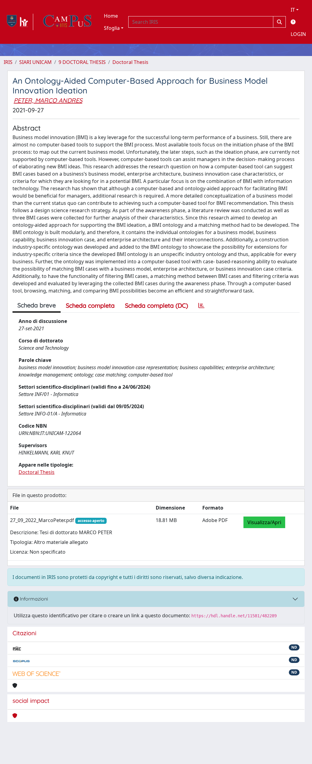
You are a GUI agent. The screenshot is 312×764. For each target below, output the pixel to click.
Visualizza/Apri (264, 522)
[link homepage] (18, 22)
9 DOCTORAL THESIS (82, 62)
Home (111, 15)
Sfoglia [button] (112, 28)
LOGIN (298, 34)
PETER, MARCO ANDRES (48, 100)
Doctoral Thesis (130, 62)
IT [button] (293, 9)
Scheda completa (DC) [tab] (156, 305)
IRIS (8, 62)
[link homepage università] (67, 22)
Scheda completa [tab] (90, 305)
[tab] (201, 305)
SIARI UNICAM (35, 62)
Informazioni (33, 599)
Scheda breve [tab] (36, 305)
